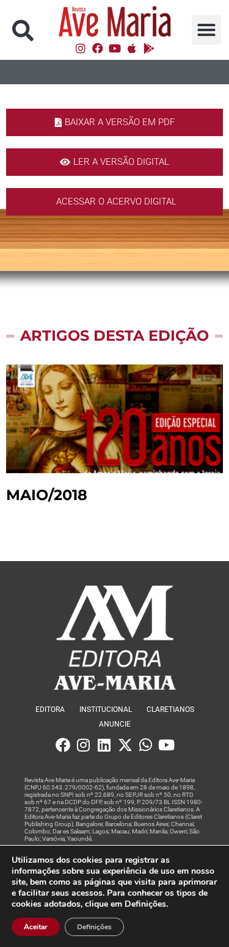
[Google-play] (149, 48)
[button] (23, 30)
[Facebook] (97, 48)
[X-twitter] (125, 745)
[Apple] (131, 48)
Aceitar (36, 927)
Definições (94, 927)
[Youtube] (114, 48)
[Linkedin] (104, 745)
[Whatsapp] (146, 745)
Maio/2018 (46, 495)
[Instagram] (80, 48)
